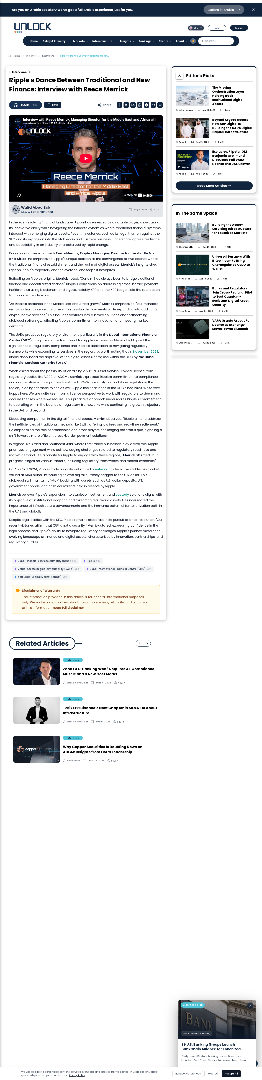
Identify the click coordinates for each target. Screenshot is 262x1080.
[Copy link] (160, 105)
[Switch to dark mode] (193, 41)
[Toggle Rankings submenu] (154, 41)
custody (123, 494)
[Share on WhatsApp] (139, 105)
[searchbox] (216, 41)
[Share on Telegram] (146, 105)
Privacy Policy (77, 1075)
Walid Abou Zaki (36, 207)
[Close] (250, 1005)
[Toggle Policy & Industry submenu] (68, 41)
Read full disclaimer (68, 607)
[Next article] (147, 643)
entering (102, 469)
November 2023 (145, 351)
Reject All (212, 1073)
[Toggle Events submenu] (170, 41)
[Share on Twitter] (126, 105)
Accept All (231, 1073)
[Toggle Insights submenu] (133, 41)
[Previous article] (139, 643)
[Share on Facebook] (119, 105)
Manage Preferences (188, 1073)
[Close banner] (253, 10)
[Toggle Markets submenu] (87, 41)
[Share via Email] (153, 105)
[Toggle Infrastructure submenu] (115, 41)
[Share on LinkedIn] (133, 105)
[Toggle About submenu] (187, 41)
